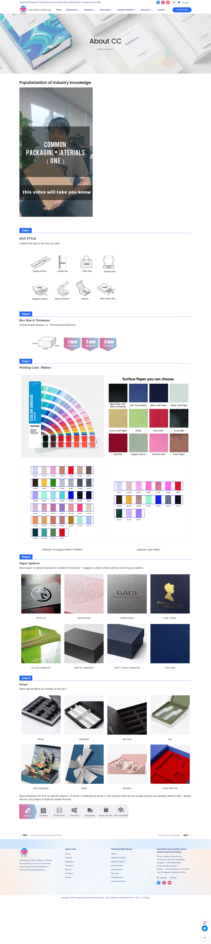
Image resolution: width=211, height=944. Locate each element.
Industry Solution (126, 10)
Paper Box (115, 873)
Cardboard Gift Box (118, 858)
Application (69, 862)
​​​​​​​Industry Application (118, 881)
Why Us (68, 869)
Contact (161, 10)
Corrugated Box (117, 877)
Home (59, 10)
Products (88, 10)
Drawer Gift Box (117, 866)
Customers (69, 873)
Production (71, 10)
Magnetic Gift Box (118, 862)
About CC (145, 10)
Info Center (105, 10)
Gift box (114, 854)
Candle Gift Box (117, 869)
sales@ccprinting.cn (170, 866)
